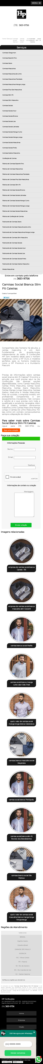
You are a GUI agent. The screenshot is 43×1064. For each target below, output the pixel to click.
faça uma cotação (11, 430)
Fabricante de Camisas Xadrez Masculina (15, 264)
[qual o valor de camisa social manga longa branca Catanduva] (21, 704)
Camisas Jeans (7, 63)
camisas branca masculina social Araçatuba (21, 762)
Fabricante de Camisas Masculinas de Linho (16, 227)
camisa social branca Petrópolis (21, 800)
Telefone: (32, 465)
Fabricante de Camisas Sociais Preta (14, 258)
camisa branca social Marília (21, 646)
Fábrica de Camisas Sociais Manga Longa (15, 206)
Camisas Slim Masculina (10, 100)
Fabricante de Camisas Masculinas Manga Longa (18, 232)
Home (21, 1013)
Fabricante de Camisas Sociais (12, 243)
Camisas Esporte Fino (9, 58)
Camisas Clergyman (9, 53)
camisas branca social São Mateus (21, 876)
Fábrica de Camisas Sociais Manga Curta (15, 200)
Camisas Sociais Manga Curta (12, 132)
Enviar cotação (21, 525)
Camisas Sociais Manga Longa (12, 137)
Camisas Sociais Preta (9, 148)
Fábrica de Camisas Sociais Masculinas (14, 211)
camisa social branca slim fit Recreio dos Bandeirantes (22, 837)
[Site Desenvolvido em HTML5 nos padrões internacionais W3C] (18, 1062)
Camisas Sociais (7, 105)
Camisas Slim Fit (7, 95)
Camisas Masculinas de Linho (12, 74)
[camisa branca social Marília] (21, 629)
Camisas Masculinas (9, 68)
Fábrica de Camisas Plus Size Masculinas (15, 179)
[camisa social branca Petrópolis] (21, 783)
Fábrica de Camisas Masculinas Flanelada (15, 174)
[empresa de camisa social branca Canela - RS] (21, 550)
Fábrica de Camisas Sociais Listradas (14, 195)
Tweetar (6, 297)
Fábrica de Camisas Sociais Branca (13, 190)
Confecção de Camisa (9, 158)
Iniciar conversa (18, 1053)
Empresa (21, 1020)
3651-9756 (24, 25)
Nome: (10, 449)
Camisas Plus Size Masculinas (12, 89)
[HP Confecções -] (21, 13)
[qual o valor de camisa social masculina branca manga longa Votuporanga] (21, 898)
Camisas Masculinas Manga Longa (13, 84)
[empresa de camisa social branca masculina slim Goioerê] (21, 589)
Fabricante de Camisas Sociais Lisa (13, 253)
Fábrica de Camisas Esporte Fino (13, 163)
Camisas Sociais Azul (9, 111)
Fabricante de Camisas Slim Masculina (15, 237)
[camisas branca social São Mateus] (21, 858)
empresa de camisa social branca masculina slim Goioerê (21, 607)
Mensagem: (29, 492)
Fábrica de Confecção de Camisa (13, 216)
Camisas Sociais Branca (10, 116)
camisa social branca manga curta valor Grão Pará (21, 683)
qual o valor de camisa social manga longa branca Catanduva (21, 722)
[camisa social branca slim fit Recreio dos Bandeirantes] (21, 819)
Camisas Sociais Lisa (9, 121)
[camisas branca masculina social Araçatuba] (21, 744)
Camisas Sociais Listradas (10, 126)
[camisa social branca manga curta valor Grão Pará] (21, 665)
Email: (11, 457)
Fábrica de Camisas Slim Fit (11, 185)
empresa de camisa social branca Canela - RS (21, 568)
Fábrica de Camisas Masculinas (12, 169)
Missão (21, 1027)
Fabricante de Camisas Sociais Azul (13, 248)
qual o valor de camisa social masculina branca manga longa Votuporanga (21, 917)
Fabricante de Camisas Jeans (11, 222)
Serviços (21, 47)
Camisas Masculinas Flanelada (12, 79)
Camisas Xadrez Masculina (11, 153)
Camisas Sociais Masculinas (11, 142)
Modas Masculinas (8, 269)
